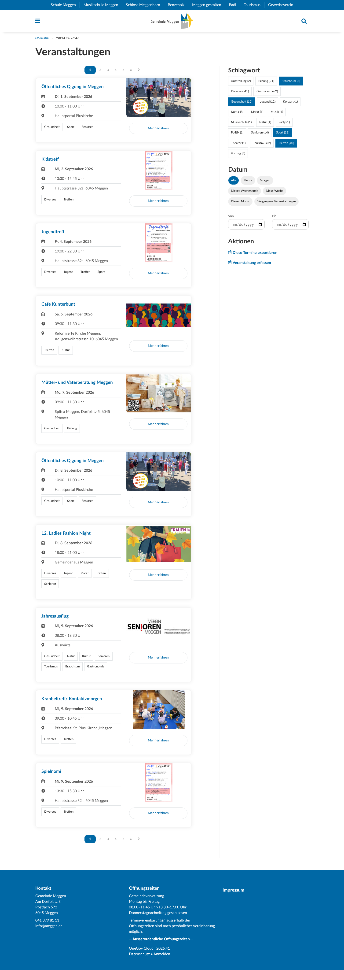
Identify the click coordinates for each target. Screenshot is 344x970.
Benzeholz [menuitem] (178, 5)
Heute (248, 180)
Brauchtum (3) (291, 81)
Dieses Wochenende (244, 190)
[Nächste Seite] (138, 70)
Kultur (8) (237, 112)
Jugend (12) (267, 101)
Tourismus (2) (262, 143)
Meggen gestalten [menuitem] (208, 5)
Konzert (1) (290, 101)
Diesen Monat (240, 201)
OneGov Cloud (141, 948)
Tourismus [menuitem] (254, 5)
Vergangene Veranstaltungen (276, 201)
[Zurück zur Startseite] (172, 21)
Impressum (233, 890)
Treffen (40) (286, 143)
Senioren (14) (260, 132)
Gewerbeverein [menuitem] (282, 5)
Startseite (42, 38)
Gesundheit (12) (241, 101)
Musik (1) (277, 112)
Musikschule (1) (241, 122)
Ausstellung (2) (241, 81)
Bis (274, 216)
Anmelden (162, 954)
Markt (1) (257, 112)
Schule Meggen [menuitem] (65, 5)
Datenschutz (139, 954)
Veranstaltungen (67, 38)
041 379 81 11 (47, 920)
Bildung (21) (266, 81)
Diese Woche (274, 190)
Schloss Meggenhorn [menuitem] (145, 5)
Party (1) (284, 122)
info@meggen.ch (48, 926)
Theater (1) (238, 143)
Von (231, 216)
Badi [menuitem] (234, 5)
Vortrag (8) (238, 153)
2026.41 (163, 948)
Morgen (265, 180)
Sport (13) (282, 132)
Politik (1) (237, 132)
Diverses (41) (240, 91)
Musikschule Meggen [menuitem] (103, 5)
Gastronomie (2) (267, 91)
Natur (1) (265, 122)
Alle (233, 180)
